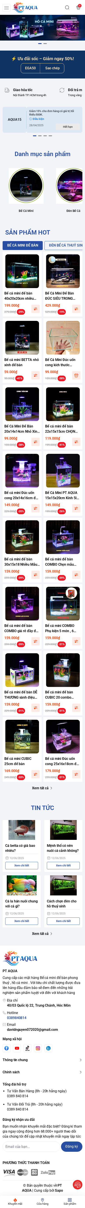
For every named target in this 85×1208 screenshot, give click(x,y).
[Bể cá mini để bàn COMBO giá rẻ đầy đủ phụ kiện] (22, 604)
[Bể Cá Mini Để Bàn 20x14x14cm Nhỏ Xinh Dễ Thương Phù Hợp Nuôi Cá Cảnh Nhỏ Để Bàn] (22, 404)
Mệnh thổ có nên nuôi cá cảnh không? (63, 848)
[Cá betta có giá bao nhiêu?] (22, 830)
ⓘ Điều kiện (36, 119)
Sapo (59, 1190)
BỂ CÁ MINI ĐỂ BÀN (22, 245)
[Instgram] (38, 1048)
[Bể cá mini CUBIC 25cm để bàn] (22, 737)
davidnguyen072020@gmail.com (32, 1030)
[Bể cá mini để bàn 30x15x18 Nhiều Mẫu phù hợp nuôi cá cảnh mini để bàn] (22, 537)
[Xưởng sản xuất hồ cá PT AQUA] (25, 7)
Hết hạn (68, 126)
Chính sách (11, 1072)
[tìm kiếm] (67, 7)
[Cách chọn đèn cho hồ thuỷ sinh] (63, 885)
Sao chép (52, 68)
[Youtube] (17, 1048)
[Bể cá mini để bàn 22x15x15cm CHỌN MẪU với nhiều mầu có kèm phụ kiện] (63, 404)
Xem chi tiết (21, 865)
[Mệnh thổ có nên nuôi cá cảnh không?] (63, 830)
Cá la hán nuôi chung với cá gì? (21, 903)
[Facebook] (6, 1048)
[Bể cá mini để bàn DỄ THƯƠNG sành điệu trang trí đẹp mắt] (22, 670)
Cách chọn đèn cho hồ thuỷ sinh (61, 903)
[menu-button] (6, 8)
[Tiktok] (27, 1048)
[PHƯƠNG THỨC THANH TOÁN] (42, 1173)
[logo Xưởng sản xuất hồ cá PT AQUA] (42, 958)
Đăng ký (71, 1146)
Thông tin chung (15, 1060)
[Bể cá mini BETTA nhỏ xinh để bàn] (22, 338)
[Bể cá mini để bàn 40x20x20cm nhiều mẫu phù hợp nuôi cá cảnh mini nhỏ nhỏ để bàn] (22, 271)
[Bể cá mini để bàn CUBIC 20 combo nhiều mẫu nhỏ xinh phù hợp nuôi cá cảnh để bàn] (63, 670)
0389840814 (16, 1018)
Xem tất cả (40, 788)
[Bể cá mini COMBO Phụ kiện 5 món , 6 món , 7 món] (63, 604)
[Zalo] (48, 1048)
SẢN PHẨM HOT (27, 232)
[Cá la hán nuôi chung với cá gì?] (22, 885)
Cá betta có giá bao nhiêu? (20, 848)
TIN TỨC (42, 808)
